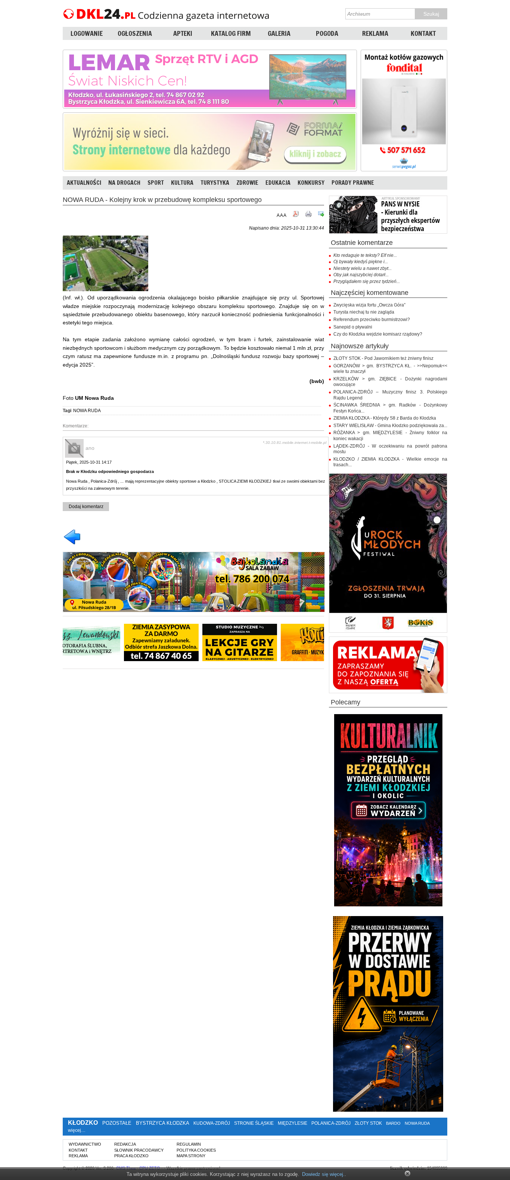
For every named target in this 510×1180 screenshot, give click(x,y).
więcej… (76, 1130)
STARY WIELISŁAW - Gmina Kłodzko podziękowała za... (390, 425)
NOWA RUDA (87, 410)
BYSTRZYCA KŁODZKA (162, 1123)
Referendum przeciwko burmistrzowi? (371, 319)
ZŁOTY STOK (368, 1123)
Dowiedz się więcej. (323, 1174)
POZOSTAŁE (116, 1123)
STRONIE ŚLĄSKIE (254, 1123)
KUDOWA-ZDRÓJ (211, 1123)
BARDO (393, 1123)
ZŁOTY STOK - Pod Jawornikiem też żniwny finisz (383, 358)
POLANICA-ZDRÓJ (331, 1123)
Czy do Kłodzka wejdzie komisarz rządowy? (377, 334)
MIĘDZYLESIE (292, 1123)
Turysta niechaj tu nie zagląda (363, 312)
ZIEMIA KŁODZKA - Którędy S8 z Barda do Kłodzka (384, 418)
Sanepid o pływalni (352, 327)
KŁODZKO (83, 1123)
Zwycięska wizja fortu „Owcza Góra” (369, 305)
